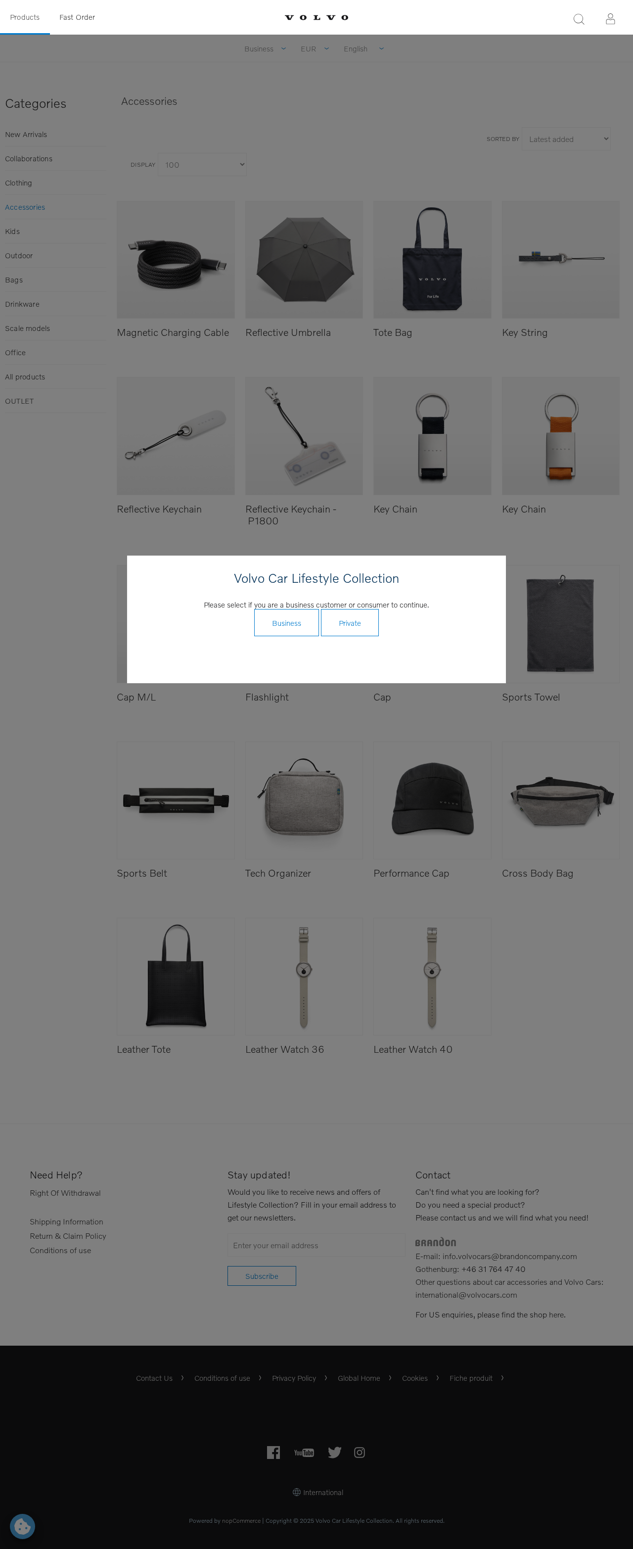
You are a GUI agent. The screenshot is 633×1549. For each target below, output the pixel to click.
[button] (578, 18)
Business (286, 622)
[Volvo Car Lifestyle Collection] (316, 17)
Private (350, 622)
